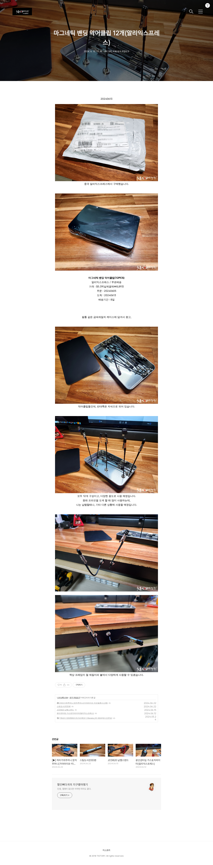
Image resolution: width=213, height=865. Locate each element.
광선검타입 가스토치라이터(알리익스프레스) (75, 713)
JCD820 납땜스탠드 (65, 710)
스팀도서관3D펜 (64, 706)
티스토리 (106, 850)
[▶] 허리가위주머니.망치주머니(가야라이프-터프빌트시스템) (82, 703)
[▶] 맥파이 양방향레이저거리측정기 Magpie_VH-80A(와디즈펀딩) (84, 718)
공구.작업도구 (75, 697)
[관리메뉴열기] (207, 5)
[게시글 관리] (68, 685)
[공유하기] (64, 685)
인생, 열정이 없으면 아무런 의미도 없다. (74, 789)
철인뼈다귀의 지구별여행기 (72, 784)
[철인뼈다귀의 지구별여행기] (99, 11)
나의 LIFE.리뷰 (62, 697)
